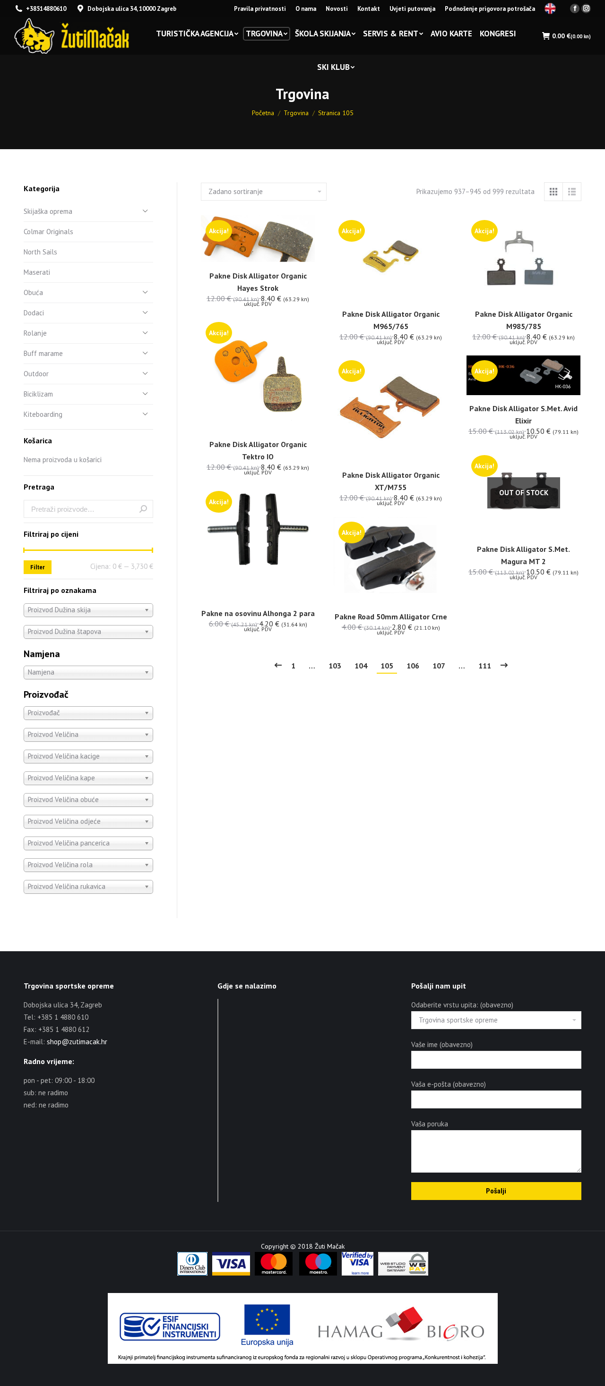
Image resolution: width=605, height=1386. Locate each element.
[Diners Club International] (192, 1273)
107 (438, 665)
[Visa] (231, 1273)
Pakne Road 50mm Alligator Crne (391, 616)
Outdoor (36, 373)
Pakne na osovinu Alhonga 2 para (258, 613)
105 (386, 665)
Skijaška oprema (48, 211)
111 (484, 665)
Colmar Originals (48, 231)
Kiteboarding (43, 414)
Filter (37, 567)
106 (412, 665)
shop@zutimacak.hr (77, 1041)
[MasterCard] (273, 1273)
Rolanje (35, 333)
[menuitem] (260, 8)
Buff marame (43, 353)
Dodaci (34, 312)
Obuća (33, 292)
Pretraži (143, 509)
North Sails (40, 251)
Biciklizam (38, 393)
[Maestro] (318, 1273)
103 (334, 665)
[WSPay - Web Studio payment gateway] (403, 1273)
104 (360, 665)
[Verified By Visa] (357, 1273)
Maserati (37, 272)
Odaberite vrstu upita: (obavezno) (462, 1004)
